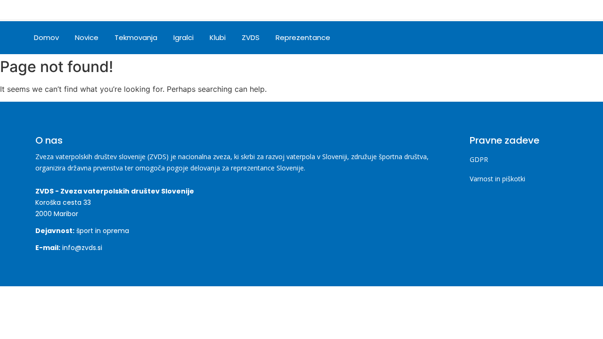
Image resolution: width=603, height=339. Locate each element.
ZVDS (251, 37)
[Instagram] (509, 37)
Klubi (218, 37)
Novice (86, 37)
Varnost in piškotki (497, 178)
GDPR (479, 159)
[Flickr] (560, 37)
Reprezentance (303, 37)
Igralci (183, 37)
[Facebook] (483, 37)
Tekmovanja (135, 37)
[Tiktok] (534, 37)
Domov (46, 37)
